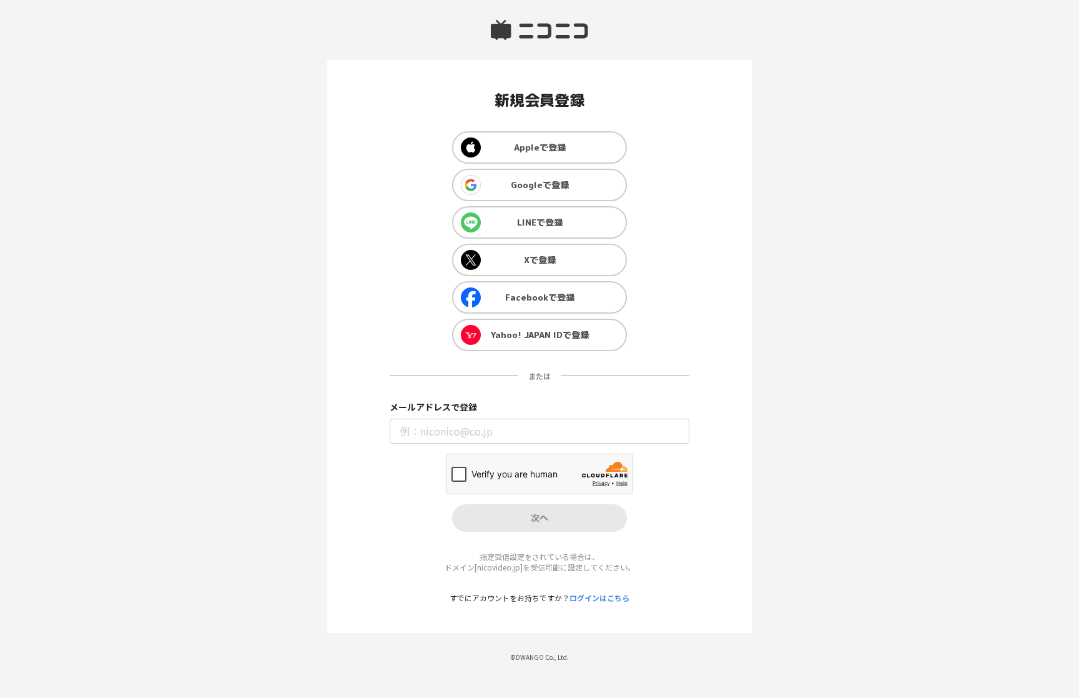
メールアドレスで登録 (433, 407)
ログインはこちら (599, 597)
